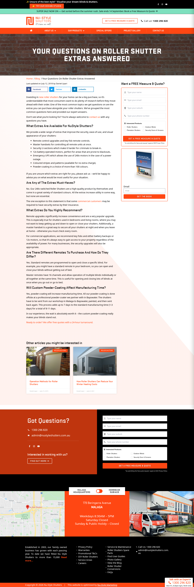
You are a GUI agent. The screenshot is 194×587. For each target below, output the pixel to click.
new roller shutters (49, 97)
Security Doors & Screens (154, 130)
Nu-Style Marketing (107, 584)
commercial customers (90, 201)
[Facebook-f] (158, 4)
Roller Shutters (132, 127)
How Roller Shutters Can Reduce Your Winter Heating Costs (95, 383)
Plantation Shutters (133, 130)
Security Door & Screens (142, 457)
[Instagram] (162, 4)
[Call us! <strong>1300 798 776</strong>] (142, 21)
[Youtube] (166, 4)
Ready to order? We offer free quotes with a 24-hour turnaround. (59, 322)
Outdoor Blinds (150, 127)
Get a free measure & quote (144, 138)
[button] (37, 89)
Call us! (156, 20)
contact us (94, 116)
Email (126, 186)
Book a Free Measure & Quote (139, 11)
